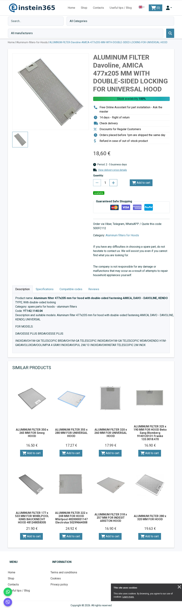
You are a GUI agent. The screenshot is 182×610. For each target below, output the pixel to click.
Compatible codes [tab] (71, 289)
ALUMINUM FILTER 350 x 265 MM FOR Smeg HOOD (32, 433)
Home (71, 7)
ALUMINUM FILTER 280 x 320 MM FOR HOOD (150, 517)
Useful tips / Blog (121, 7)
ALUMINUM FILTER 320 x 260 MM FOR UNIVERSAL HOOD (110, 433)
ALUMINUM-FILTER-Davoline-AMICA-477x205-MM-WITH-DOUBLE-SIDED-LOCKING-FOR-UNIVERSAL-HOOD (108, 42)
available (98, 193)
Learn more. (128, 597)
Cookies (55, 578)
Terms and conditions (63, 572)
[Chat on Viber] (8, 602)
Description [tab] (22, 289)
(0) (158, 7)
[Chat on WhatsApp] (8, 592)
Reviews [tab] (93, 289)
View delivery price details (112, 170)
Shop (84, 7)
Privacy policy (59, 584)
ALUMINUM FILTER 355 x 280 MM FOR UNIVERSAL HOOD (71, 433)
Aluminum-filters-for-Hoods (32, 42)
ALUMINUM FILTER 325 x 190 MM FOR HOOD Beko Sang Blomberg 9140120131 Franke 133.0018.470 (150, 433)
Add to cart (143, 182)
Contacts (98, 7)
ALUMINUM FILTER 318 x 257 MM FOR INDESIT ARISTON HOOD (111, 518)
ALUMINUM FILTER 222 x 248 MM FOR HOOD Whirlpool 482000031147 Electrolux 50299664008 (71, 517)
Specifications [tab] (44, 289)
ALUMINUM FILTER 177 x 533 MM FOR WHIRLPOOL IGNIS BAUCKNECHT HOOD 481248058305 (32, 517)
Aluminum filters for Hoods (122, 235)
